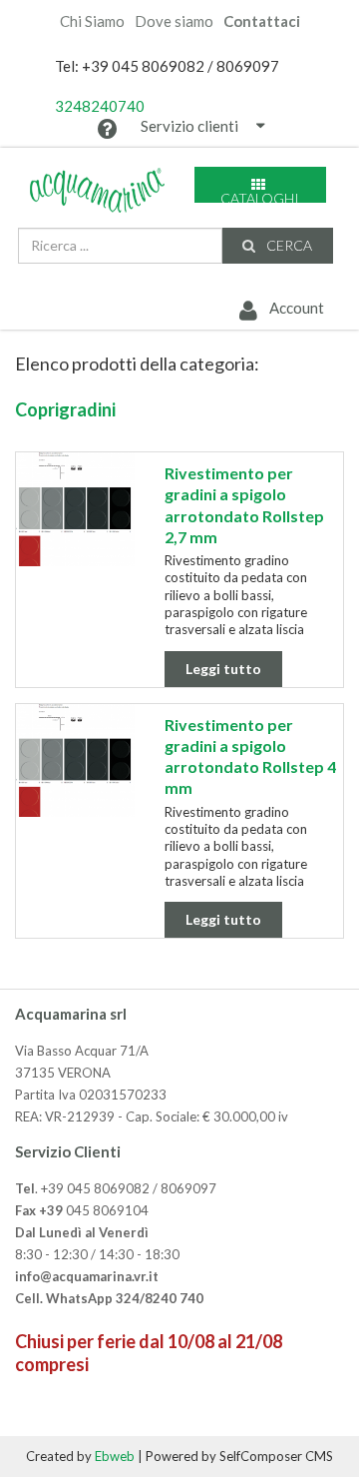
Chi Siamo (92, 21)
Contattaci (261, 21)
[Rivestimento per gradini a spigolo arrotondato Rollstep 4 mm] (75, 761)
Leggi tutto (223, 668)
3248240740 (100, 106)
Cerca (287, 245)
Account (294, 308)
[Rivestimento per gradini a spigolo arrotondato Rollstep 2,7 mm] (75, 509)
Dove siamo (174, 21)
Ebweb (115, 1456)
